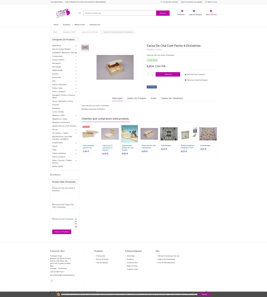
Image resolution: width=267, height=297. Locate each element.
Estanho (55, 74)
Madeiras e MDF (58, 115)
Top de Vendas (102, 263)
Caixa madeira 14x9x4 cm (88, 146)
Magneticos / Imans (59, 119)
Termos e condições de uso (168, 256)
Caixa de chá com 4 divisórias (149, 146)
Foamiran (55, 105)
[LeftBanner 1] (55, 174)
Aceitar (204, 294)
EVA (53, 81)
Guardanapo (166, 145)
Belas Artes (56, 46)
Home (56, 25)
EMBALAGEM (57, 70)
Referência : (151, 50)
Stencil (54, 146)
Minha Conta (80, 25)
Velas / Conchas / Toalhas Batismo (62, 161)
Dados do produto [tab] (136, 98)
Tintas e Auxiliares (59, 153)
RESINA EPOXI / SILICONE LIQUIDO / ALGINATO (62, 138)
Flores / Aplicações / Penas (62, 101)
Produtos (66, 25)
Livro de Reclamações (166, 263)
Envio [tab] (153, 98)
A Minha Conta (132, 269)
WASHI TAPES (57, 166)
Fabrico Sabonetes (59, 84)
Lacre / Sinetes (58, 112)
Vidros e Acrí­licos (58, 157)
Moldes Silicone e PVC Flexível (64, 126)
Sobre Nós (131, 256)
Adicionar (168, 74)
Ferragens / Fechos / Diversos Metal (63, 96)
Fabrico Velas (57, 88)
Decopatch (56, 63)
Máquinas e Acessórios (61, 122)
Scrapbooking (57, 143)
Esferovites (56, 77)
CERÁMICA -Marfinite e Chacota (64, 53)
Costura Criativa (58, 60)
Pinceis (55, 129)
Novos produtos (102, 259)
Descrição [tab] (117, 98)
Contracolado (57, 56)
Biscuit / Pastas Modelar (61, 49)
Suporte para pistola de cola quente (128, 147)
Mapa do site (132, 266)
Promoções (100, 256)
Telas (54, 150)
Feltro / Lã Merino (59, 92)
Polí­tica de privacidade (166, 259)
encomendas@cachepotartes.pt (62, 275)
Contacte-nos (94, 25)
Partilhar (153, 87)
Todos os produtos (61, 232)
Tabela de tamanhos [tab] (172, 98)
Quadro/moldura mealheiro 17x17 (187, 146)
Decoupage (56, 67)
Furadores (56, 108)
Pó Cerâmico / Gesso (60, 133)
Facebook (52, 281)
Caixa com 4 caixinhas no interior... (107, 147)
